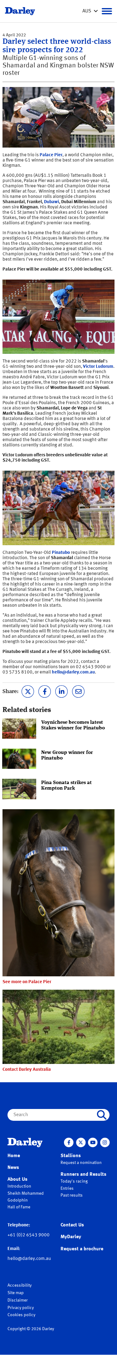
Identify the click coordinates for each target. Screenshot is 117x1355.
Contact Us (72, 1225)
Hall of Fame (18, 1207)
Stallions (71, 1155)
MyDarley (71, 1236)
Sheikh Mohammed (25, 1193)
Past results (72, 1195)
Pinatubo (61, 552)
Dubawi (51, 202)
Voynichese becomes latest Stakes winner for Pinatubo (73, 725)
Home (13, 1155)
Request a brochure (82, 1249)
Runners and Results (83, 1174)
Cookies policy (21, 1315)
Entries (67, 1188)
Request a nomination (81, 1163)
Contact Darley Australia (26, 1069)
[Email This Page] (78, 690)
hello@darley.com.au (73, 672)
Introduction (19, 1186)
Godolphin (17, 1200)
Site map (15, 1293)
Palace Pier (51, 155)
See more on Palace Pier (26, 982)
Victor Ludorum (98, 366)
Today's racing (74, 1181)
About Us (17, 1179)
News (13, 1167)
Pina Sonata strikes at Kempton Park (66, 785)
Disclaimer (17, 1300)
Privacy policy (20, 1308)
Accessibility (19, 1285)
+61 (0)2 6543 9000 (28, 1235)
